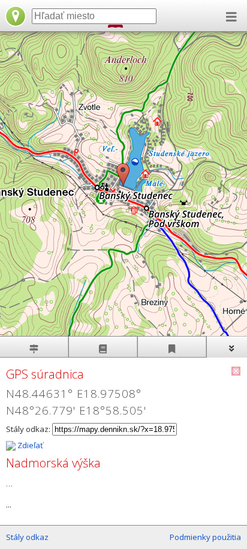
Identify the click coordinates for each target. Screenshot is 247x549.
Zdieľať (29, 445)
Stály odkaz (27, 537)
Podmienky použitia (205, 537)
